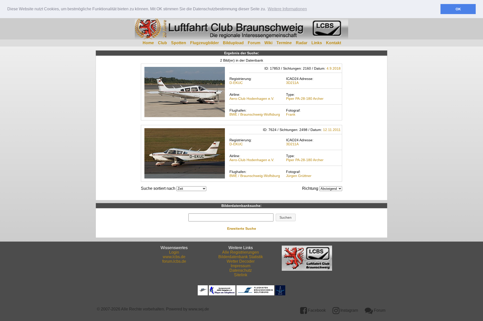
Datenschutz (240, 270)
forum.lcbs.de (174, 261)
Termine (284, 43)
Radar (301, 43)
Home (148, 43)
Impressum (240, 266)
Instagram (348, 310)
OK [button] (458, 9)
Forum (254, 43)
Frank (290, 114)
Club (162, 43)
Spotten (178, 43)
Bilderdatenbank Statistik (240, 257)
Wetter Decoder (241, 261)
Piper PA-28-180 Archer (305, 99)
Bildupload (233, 43)
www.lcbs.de (174, 257)
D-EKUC (236, 83)
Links (316, 43)
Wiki (268, 43)
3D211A (292, 83)
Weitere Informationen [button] (287, 9)
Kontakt (333, 43)
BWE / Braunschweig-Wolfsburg (254, 114)
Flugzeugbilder (204, 43)
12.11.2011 (332, 130)
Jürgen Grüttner (298, 176)
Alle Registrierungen (240, 252)
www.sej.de (198, 309)
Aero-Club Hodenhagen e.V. (251, 99)
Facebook (316, 310)
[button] (286, 217)
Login (174, 252)
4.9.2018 (334, 68)
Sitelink (240, 275)
